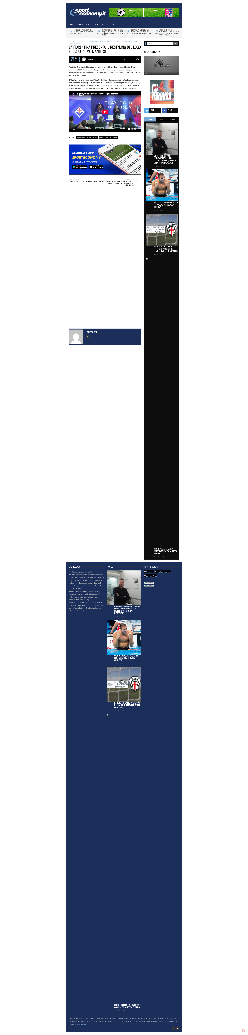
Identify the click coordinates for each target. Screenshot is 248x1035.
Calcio (79, 41)
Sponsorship (132, 41)
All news (72, 41)
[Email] (87, 336)
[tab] (150, 119)
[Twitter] (177, 1028)
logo (101, 138)
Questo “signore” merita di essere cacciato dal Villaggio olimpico (165, 551)
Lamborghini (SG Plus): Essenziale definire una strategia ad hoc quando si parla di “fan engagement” (165, 159)
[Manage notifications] (243, 1030)
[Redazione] (149, 571)
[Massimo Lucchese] (163, 571)
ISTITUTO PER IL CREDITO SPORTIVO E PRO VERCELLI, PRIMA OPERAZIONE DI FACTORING (166, 249)
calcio (95, 138)
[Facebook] (173, 1028)
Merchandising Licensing (107, 41)
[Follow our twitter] (146, 110)
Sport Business (75, 43)
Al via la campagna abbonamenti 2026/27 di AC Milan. (111, 30)
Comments (173, 119)
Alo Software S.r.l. (83, 1024)
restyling (108, 138)
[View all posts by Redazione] (84, 59)
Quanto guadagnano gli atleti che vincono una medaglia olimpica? (166, 204)
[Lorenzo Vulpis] (150, 575)
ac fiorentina (80, 138)
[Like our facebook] (164, 110)
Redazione (90, 59)
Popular (150, 119)
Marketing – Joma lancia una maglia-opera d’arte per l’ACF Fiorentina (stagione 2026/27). (169, 31)
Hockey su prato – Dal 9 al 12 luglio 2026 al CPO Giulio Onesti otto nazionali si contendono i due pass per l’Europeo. (141, 32)
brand (89, 138)
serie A (115, 138)
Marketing (93, 41)
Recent (162, 119)
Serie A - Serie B (122, 41)
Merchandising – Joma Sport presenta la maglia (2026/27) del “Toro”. (83, 31)
